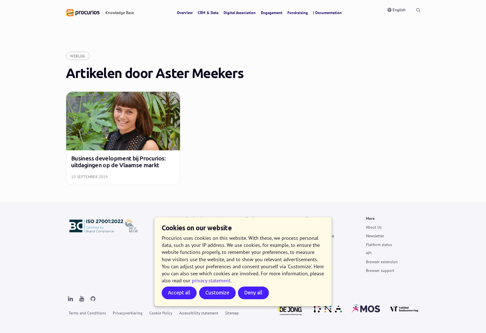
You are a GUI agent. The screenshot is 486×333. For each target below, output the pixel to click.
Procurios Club (318, 261)
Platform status (379, 244)
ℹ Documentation (327, 12)
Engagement (271, 12)
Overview (185, 12)
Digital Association (240, 12)
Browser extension (382, 261)
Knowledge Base (320, 235)
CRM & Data (208, 12)
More (370, 218)
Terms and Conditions (87, 313)
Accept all (179, 293)
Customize (217, 293)
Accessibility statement (198, 313)
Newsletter (375, 235)
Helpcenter (315, 227)
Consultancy (316, 253)
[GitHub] (92, 298)
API (369, 253)
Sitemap (232, 313)
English (399, 9)
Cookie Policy (160, 313)
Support (313, 218)
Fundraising (297, 12)
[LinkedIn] (70, 298)
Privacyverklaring (128, 313)
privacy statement (211, 280)
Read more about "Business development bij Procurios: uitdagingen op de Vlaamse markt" (123, 138)
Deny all (253, 293)
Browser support (380, 270)
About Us (374, 227)
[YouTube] (81, 298)
